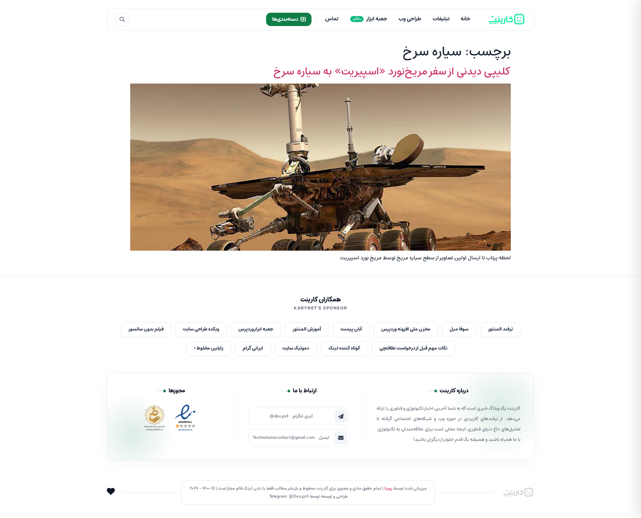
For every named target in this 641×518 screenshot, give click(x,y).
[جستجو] (122, 19)
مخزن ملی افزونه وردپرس (405, 329)
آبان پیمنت (351, 329)
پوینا (388, 488)
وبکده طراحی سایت (201, 329)
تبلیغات (441, 19)
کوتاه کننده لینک (344, 348)
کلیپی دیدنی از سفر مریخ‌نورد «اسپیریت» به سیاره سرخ (392, 71)
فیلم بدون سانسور (146, 329)
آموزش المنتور (306, 329)
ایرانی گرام (253, 348)
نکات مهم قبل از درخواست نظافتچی (413, 348)
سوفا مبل (459, 329)
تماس (331, 19)
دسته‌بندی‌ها (285, 19)
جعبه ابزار (370, 19)
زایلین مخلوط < (208, 348)
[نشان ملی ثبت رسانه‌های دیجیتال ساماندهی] (155, 419)
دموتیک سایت (295, 348)
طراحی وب (410, 19)
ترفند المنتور (500, 329)
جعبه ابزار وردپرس (255, 329)
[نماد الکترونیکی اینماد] (185, 419)
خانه (465, 19)
